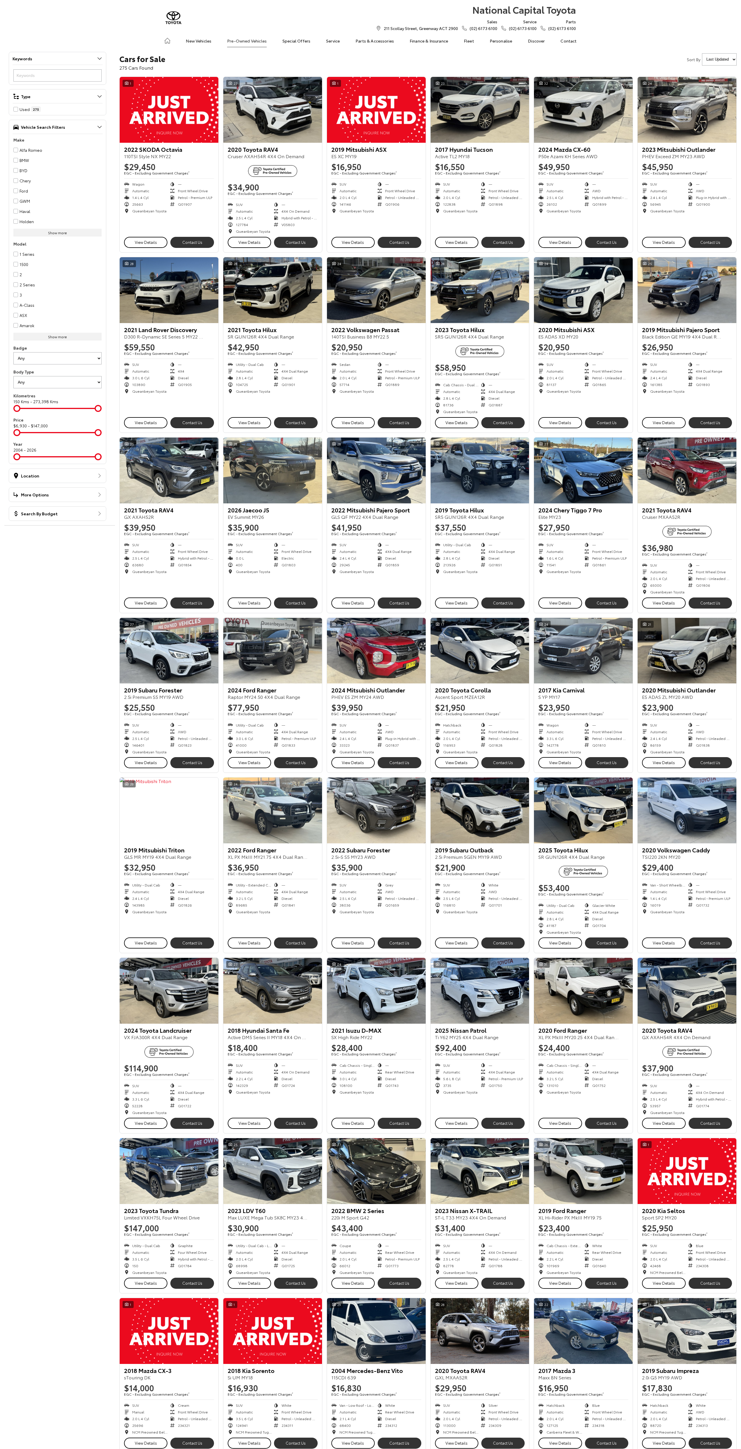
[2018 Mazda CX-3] (169, 1331)
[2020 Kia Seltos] (687, 1171)
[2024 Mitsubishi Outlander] (376, 651)
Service (333, 41)
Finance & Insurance (429, 41)
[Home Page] (173, 17)
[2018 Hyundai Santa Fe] (272, 991)
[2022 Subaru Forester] (376, 810)
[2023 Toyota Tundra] (169, 1171)
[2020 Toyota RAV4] (272, 110)
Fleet (469, 41)
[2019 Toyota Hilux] (480, 470)
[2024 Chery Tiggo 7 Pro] (583, 470)
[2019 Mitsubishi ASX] (376, 110)
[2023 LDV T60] (272, 1171)
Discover (536, 41)
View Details (146, 242)
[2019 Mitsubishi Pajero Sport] (687, 290)
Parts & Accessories (375, 41)
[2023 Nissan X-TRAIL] (480, 1171)
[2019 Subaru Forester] (169, 651)
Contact (568, 41)
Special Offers (296, 41)
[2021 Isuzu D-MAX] (376, 991)
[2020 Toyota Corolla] (480, 651)
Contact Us (192, 242)
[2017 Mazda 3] (583, 1331)
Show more (57, 232)
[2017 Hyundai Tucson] (480, 110)
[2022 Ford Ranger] (272, 810)
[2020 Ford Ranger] (583, 991)
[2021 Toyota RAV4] (169, 470)
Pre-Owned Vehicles (247, 41)
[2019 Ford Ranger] (583, 1171)
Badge (20, 348)
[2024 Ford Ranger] (272, 651)
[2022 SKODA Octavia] (169, 110)
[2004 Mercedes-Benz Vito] (376, 1331)
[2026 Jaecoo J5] (272, 470)
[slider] (16, 408)
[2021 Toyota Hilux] (272, 290)
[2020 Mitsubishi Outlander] (687, 651)
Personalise (501, 41)
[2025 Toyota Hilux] (583, 810)
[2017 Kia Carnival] (583, 651)
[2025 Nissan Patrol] (480, 991)
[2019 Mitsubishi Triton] (169, 810)
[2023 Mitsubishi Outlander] (687, 110)
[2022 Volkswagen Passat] (376, 290)
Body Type (23, 372)
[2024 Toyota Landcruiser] (169, 991)
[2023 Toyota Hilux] (480, 290)
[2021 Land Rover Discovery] (169, 290)
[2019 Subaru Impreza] (687, 1331)
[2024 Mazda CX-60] (583, 110)
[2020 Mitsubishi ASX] (583, 290)
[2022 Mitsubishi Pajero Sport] (376, 470)
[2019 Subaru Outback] (480, 810)
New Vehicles (198, 41)
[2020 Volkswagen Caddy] (687, 810)
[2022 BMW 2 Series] (376, 1171)
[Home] (167, 40)
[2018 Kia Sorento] (272, 1331)
